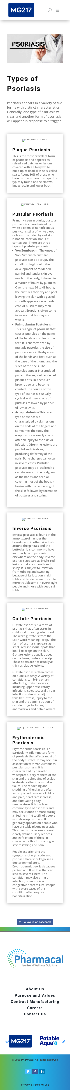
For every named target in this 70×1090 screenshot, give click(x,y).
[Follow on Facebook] (35, 922)
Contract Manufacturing (35, 1002)
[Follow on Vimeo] (28, 1071)
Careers (35, 1008)
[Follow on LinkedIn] (42, 1071)
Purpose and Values (35, 995)
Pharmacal (27, 1059)
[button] (63, 1041)
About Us (35, 989)
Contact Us (35, 1014)
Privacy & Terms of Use (35, 1084)
